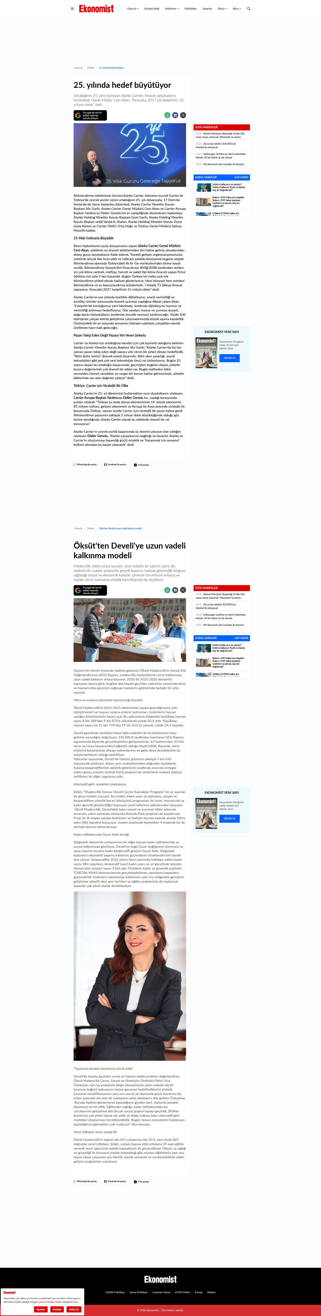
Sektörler (170, 8)
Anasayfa (79, 68)
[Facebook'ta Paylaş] (175, 115)
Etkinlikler (191, 8)
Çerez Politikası (139, 1292)
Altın (236, 8)
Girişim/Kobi (151, 8)
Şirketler (90, 68)
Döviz (221, 8)
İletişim (211, 1292)
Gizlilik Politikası (115, 1292)
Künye (198, 1292)
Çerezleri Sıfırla (161, 1292)
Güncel (131, 8)
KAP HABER (241, 177)
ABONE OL (229, 358)
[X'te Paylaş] (183, 115)
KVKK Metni (182, 1292)
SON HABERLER (206, 127)
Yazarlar (207, 8)
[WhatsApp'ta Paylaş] (167, 115)
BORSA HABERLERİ (206, 177)
